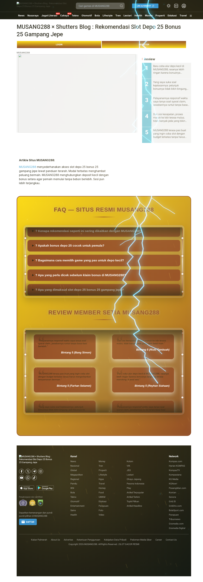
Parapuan (103, 506)
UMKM (102, 497)
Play (129, 488)
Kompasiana (175, 474)
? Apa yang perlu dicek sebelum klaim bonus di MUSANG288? (80, 287)
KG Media (173, 479)
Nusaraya (33, 15)
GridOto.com (175, 506)
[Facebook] (21, 471)
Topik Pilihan (133, 501)
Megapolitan (76, 474)
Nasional (74, 466)
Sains (73, 510)
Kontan (172, 492)
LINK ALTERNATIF (144, 6)
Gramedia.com (176, 523)
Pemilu (73, 483)
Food (101, 492)
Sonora (172, 497)
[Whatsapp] (27, 477)
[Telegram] (34, 471)
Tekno (75, 15)
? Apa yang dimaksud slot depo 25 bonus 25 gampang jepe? (79, 228)
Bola (97, 15)
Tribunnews (174, 519)
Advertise (68, 539)
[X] (27, 471)
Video (101, 514)
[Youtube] (21, 477)
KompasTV (174, 470)
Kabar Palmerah (39, 539)
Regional (74, 479)
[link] (176, 5)
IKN (72, 488)
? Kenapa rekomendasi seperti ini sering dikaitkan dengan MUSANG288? (88, 243)
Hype (101, 479)
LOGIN (59, 44)
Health (138, 15)
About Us (55, 539)
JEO (129, 470)
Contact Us (171, 539)
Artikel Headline (134, 506)
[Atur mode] (168, 5)
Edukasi (172, 15)
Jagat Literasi (49, 15)
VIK (128, 466)
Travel (183, 15)
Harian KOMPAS (177, 466)
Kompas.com (175, 461)
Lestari (127, 16)
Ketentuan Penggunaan (88, 539)
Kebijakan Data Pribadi (115, 539)
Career (158, 539)
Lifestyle (108, 15)
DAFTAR (30, 522)
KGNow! (173, 483)
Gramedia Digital (177, 528)
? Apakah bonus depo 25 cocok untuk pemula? (69, 257)
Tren (118, 15)
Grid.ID (172, 501)
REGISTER (144, 44)
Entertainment (77, 506)
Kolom (130, 461)
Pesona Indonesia (135, 483)
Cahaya (64, 15)
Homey (102, 488)
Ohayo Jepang (134, 479)
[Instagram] (40, 471)
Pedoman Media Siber (141, 539)
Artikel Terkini (133, 497)
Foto (101, 510)
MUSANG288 (23, 52)
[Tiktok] (34, 477)
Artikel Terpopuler (135, 492)
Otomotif (87, 15)
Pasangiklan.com (177, 488)
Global (73, 470)
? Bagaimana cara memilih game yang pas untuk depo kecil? (79, 272)
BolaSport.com (176, 510)
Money (149, 15)
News (21, 15)
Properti (160, 15)
